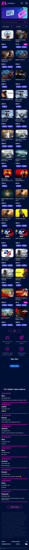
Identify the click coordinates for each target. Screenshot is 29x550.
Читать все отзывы (14, 507)
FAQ (27, 541)
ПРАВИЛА (3, 541)
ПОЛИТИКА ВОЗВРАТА (15, 541)
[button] (3, 12)
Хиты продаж (6, 26)
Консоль (19, 26)
